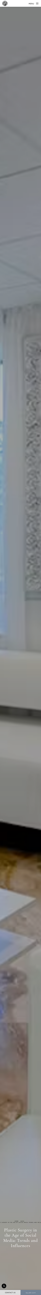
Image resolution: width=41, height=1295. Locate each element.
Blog (22, 1221)
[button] (4, 1286)
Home (16, 1221)
